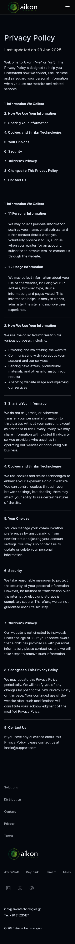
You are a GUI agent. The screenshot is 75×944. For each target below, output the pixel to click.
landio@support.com (20, 748)
